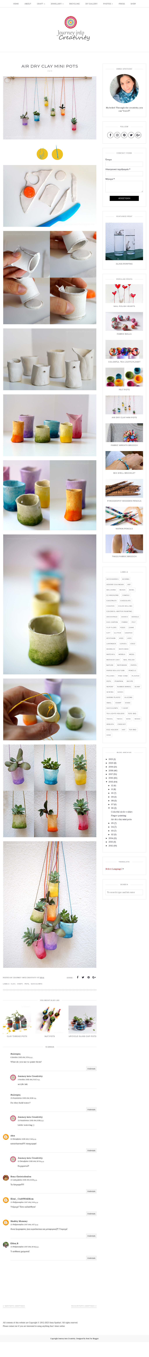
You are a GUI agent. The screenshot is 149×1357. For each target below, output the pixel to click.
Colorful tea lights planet (124, 362)
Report (110, 687)
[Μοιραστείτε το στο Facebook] (77, 977)
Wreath (110, 724)
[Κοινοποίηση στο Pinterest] (88, 977)
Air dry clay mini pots (124, 417)
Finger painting (118, 815)
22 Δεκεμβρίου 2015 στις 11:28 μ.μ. (23, 1180)
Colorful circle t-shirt (121, 811)
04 (112, 827)
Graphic (129, 633)
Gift (108, 633)
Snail (109, 703)
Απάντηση (91, 1069)
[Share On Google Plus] (94, 977)
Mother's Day (113, 660)
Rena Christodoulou (20, 1176)
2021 (111, 759)
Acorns (125, 579)
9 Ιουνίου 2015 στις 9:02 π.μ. (29, 1079)
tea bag (132, 730)
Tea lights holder (115, 713)
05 (112, 823)
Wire (128, 719)
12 (112, 785)
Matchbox (124, 649)
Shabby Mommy (19, 1221)
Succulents (36, 984)
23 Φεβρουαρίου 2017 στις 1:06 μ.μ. (24, 1202)
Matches (111, 654)
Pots (27, 984)
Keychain (111, 638)
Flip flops (111, 627)
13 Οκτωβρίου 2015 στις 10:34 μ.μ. (31, 1161)
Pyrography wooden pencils (124, 501)
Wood (137, 719)
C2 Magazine (113, 595)
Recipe (130, 681)
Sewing (110, 692)
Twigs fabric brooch (124, 556)
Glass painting (124, 264)
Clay (13, 984)
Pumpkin (119, 681)
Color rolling (125, 606)
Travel (110, 719)
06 (112, 808)
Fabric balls (124, 334)
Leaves (123, 644)
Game (131, 627)
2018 (111, 770)
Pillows (110, 676)
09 (112, 797)
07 (112, 804)
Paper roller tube (116, 670)
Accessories (112, 579)
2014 (111, 838)
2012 (111, 845)
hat (123, 730)
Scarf (137, 687)
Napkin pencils (124, 528)
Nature (110, 665)
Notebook (122, 665)
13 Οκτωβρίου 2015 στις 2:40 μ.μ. (23, 1139)
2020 (111, 763)
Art (129, 584)
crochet (122, 724)
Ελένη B (14, 1243)
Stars (127, 703)
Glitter (117, 633)
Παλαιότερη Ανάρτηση (83, 1306)
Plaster (135, 676)
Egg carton (112, 622)
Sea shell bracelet (124, 473)
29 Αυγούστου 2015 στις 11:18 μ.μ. (31, 1120)
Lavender (111, 644)
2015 (111, 781)
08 (112, 800)
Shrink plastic (114, 697)
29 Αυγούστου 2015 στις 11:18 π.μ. (23, 1098)
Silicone (128, 697)
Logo (132, 644)
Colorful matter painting (119, 611)
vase (109, 735)
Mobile (122, 654)
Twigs (119, 719)
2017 (111, 774)
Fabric (125, 622)
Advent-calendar (115, 584)
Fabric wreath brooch (124, 445)
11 (112, 789)
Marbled (111, 649)
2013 (111, 842)
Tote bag (132, 713)
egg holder (112, 730)
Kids (121, 638)
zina (12, 1135)
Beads (122, 590)
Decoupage (112, 617)
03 (112, 830)
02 (112, 834)
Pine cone (123, 676)
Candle (126, 595)
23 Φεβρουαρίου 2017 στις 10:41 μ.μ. (24, 1247)
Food (122, 627)
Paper (133, 665)
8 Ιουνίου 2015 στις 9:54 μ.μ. (21, 1057)
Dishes (124, 617)
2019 (111, 766)
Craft (20, 984)
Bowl (131, 590)
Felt (134, 622)
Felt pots (124, 389)
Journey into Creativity (30, 1076)
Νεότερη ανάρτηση (15, 1306)
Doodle (135, 617)
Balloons (111, 590)
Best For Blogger (92, 1339)
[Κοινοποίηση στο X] (83, 977)
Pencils (132, 670)
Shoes (120, 692)
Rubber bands (124, 687)
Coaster (110, 606)
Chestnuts (112, 601)
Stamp (118, 703)
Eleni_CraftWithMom (22, 1198)
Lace (129, 638)
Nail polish (129, 660)
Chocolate (125, 601)
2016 (111, 778)
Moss (131, 654)
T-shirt (125, 708)
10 (112, 793)
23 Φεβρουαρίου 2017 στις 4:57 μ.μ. (24, 1224)
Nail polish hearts (124, 306)
